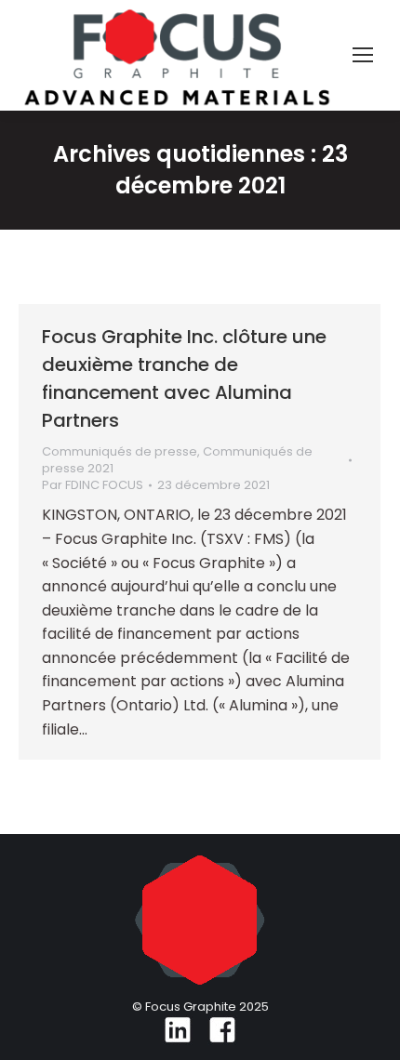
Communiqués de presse (119, 451)
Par (92, 485)
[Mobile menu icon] (362, 54)
